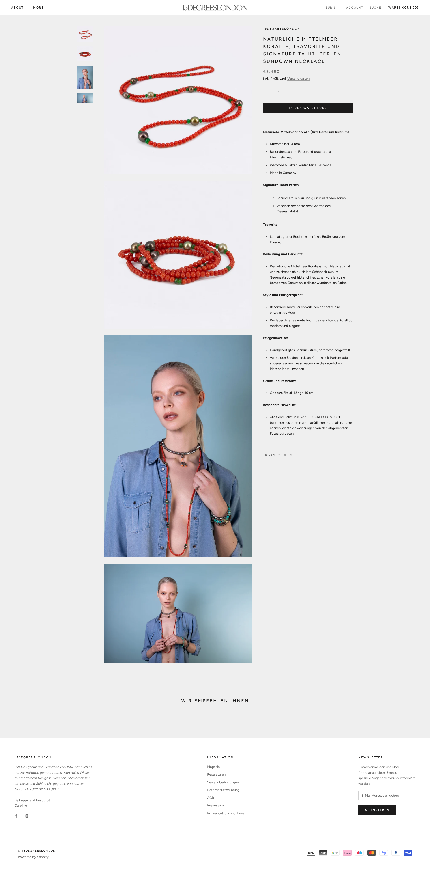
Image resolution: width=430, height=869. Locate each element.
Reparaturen (216, 774)
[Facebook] (279, 455)
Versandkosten (298, 78)
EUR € (331, 7)
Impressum (215, 805)
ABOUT (17, 7)
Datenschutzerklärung (223, 790)
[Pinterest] (291, 455)
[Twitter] (285, 455)
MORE (38, 7)
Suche (375, 7)
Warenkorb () (403, 7)
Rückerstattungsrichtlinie (225, 813)
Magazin (213, 767)
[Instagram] (26, 816)
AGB (210, 798)
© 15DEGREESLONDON (37, 850)
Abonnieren (377, 810)
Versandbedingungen (223, 782)
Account (354, 7)
